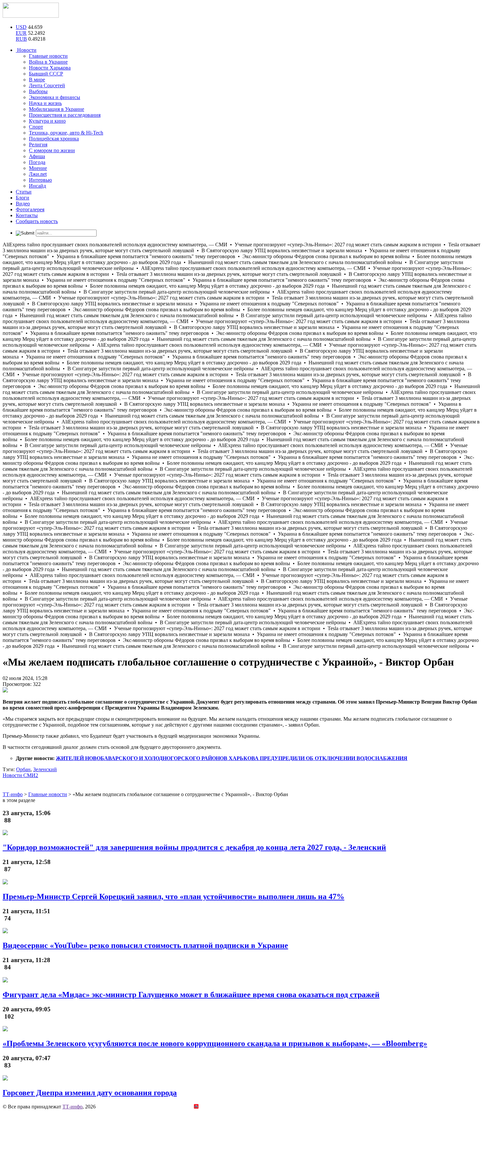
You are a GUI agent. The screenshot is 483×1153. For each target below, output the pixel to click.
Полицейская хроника (54, 138)
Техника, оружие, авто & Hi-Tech (66, 132)
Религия (38, 144)
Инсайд (37, 186)
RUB (21, 39)
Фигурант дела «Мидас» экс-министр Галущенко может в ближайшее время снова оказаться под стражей (191, 994)
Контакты (27, 215)
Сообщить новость (37, 221)
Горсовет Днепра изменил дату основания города (90, 1092)
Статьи (24, 192)
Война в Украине (48, 62)
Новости (26, 50)
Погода (37, 162)
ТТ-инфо (72, 1106)
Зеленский (45, 769)
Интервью (40, 180)
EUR (21, 33)
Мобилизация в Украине (56, 109)
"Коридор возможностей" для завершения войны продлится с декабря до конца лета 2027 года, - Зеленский (194, 847)
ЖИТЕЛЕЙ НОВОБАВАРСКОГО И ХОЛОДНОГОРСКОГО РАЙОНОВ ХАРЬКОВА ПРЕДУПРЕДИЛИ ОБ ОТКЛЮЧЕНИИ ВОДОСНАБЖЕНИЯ (231, 758)
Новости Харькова (50, 68)
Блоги (22, 197)
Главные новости (48, 56)
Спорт (36, 127)
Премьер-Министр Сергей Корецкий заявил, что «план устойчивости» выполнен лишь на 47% (173, 896)
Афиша (37, 156)
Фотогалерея (30, 209)
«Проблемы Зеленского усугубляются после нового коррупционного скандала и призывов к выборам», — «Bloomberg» (215, 1043)
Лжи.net (38, 174)
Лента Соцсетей (47, 85)
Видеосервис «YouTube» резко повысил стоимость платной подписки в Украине (145, 945)
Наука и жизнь (45, 103)
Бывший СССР (46, 73)
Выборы (38, 91)
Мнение (38, 168)
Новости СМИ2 (20, 775)
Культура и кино (47, 121)
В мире (37, 79)
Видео (23, 203)
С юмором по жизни (52, 150)
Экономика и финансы (54, 97)
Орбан (23, 769)
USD (21, 27)
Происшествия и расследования (65, 115)
